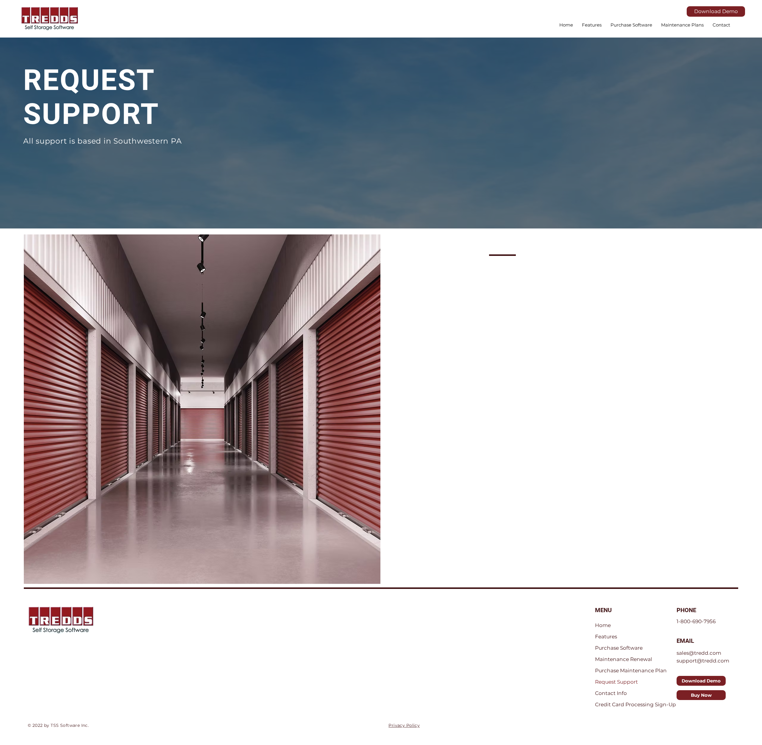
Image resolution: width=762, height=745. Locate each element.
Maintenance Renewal (623, 659)
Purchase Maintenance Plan (631, 671)
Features (606, 637)
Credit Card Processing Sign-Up (635, 704)
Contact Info (611, 693)
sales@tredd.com (699, 653)
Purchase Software (619, 648)
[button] (631, 25)
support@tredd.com (703, 661)
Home (603, 625)
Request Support (616, 682)
